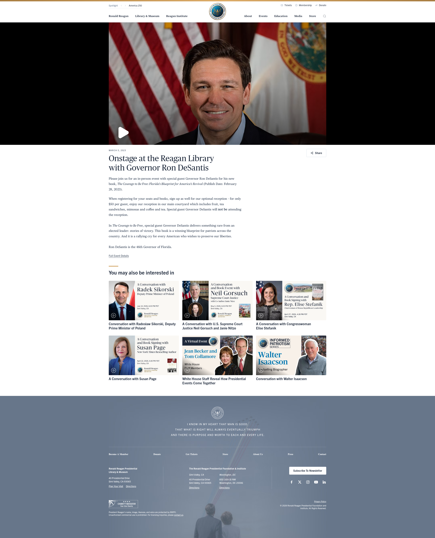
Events (263, 16)
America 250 (135, 5)
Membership (305, 5)
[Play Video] (217, 83)
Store (312, 16)
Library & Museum (147, 16)
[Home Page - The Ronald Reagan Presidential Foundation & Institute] (217, 12)
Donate (322, 5)
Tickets (288, 5)
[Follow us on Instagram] (308, 482)
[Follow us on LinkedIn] (324, 482)
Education (281, 16)
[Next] (125, 6)
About (248, 16)
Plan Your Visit (116, 486)
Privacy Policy (320, 501)
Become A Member (118, 454)
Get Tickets (191, 454)
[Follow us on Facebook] (292, 482)
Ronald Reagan (118, 16)
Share (318, 153)
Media (298, 16)
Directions (131, 486)
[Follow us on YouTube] (316, 482)
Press (290, 454)
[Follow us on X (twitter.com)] (300, 482)
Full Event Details (119, 255)
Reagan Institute (177, 16)
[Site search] (324, 16)
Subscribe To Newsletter (307, 470)
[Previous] (121, 6)
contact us (178, 515)
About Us (258, 454)
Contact (322, 454)
